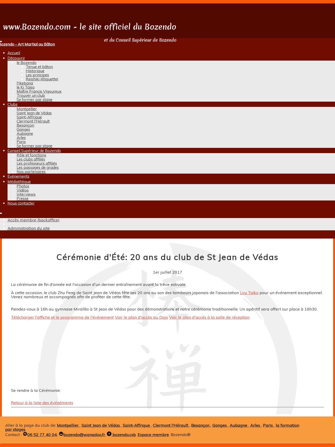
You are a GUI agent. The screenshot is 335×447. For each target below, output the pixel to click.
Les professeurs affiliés (37, 163)
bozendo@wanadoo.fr (84, 434)
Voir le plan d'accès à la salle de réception (209, 317)
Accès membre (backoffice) (33, 220)
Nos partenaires (31, 171)
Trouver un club (31, 95)
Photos (23, 186)
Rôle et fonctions (31, 155)
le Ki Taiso (26, 87)
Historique (35, 70)
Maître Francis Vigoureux (39, 91)
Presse (22, 198)
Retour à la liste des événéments (42, 402)
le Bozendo (26, 62)
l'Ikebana (25, 83)
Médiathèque (19, 181)
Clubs (13, 104)
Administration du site (29, 228)
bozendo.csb (123, 434)
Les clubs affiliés (31, 159)
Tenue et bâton (39, 66)
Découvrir (16, 58)
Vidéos (23, 190)
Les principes (37, 74)
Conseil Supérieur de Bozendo (34, 150)
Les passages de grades (38, 167)
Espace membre (153, 434)
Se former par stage (34, 99)
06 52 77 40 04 (42, 434)
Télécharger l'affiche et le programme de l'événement (62, 317)
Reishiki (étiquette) (42, 79)
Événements (18, 176)
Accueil (14, 52)
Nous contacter (21, 203)
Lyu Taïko (249, 292)
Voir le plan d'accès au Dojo (141, 317)
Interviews (26, 194)
